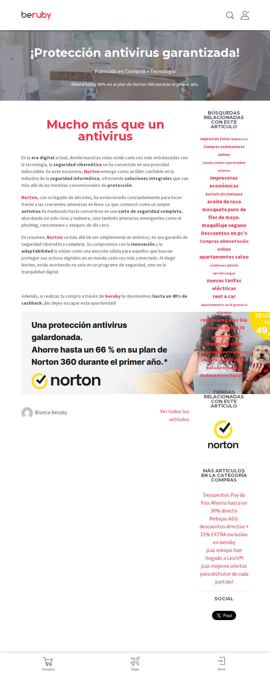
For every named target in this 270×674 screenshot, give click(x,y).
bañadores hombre (224, 367)
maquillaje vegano (224, 225)
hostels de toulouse (224, 193)
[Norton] (223, 433)
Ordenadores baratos (224, 375)
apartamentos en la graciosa (224, 305)
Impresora (239, 139)
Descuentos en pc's (224, 233)
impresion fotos (215, 138)
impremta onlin (223, 343)
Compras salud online (224, 359)
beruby (113, 296)
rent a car (224, 296)
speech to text (224, 336)
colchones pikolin (224, 265)
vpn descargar (224, 273)
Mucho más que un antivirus (105, 130)
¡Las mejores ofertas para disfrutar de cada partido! (224, 573)
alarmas (223, 312)
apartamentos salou (224, 256)
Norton (92, 171)
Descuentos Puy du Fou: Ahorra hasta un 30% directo (224, 502)
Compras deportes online (224, 351)
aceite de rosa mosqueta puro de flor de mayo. (224, 209)
